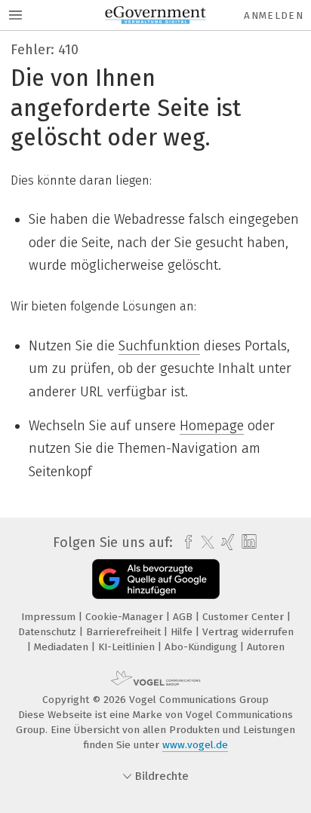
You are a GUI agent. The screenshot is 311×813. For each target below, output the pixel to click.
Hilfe (183, 631)
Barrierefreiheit (125, 631)
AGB (184, 616)
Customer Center (244, 616)
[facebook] (184, 542)
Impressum (50, 616)
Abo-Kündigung (202, 646)
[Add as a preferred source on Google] (156, 579)
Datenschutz (48, 631)
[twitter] (204, 542)
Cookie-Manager (125, 616)
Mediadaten (62, 646)
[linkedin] (247, 542)
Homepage (212, 425)
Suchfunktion (159, 346)
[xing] (226, 542)
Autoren (266, 646)
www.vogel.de (195, 744)
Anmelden (273, 15)
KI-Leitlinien (128, 646)
